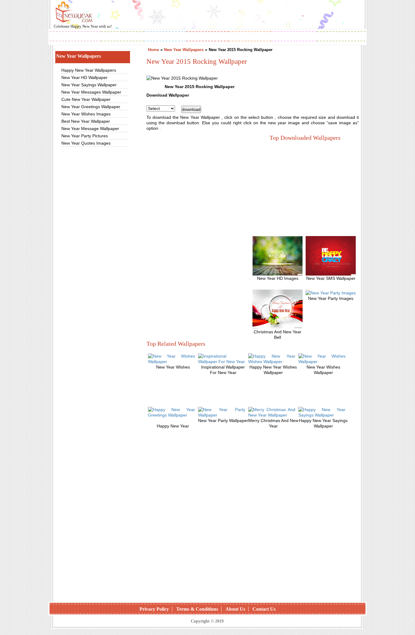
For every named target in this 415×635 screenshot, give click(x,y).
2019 (75, 37)
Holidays (250, 37)
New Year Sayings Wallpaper (89, 84)
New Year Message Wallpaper (90, 128)
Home (153, 49)
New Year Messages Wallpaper (91, 92)
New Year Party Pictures (84, 135)
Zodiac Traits (341, 37)
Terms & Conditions (197, 609)
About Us (235, 609)
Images (122, 37)
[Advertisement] (197, 186)
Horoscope (207, 37)
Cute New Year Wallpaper (86, 99)
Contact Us (264, 609)
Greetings (165, 37)
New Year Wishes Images (86, 114)
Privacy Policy (154, 609)
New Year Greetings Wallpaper (90, 106)
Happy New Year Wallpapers (88, 70)
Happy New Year (84, 26)
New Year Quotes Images (86, 143)
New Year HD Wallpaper (84, 77)
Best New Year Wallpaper (85, 121)
